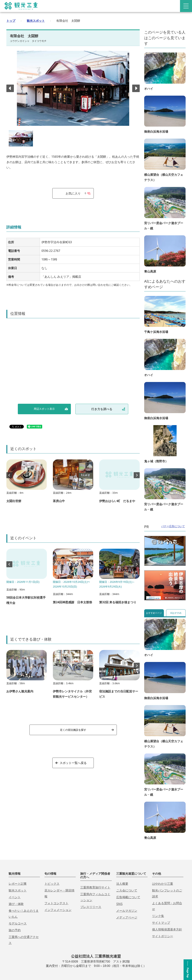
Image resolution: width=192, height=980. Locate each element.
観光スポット (36, 21)
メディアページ (126, 917)
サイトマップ (161, 922)
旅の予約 (15, 930)
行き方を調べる (101, 409)
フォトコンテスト (56, 903)
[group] (26, 482)
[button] (136, 88)
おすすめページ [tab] (154, 613)
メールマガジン (126, 910)
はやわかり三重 (162, 883)
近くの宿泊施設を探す (73, 730)
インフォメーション (57, 910)
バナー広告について (173, 526)
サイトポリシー (162, 936)
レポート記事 (18, 883)
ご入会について (126, 890)
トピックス (51, 883)
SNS (119, 904)
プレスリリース (90, 907)
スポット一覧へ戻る (73, 763)
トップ (10, 21)
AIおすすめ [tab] (176, 613)
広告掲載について (128, 897)
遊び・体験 (16, 904)
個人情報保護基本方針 (167, 929)
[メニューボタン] (186, 6)
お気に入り (76, 193)
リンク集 (158, 916)
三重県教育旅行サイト (95, 887)
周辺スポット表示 (44, 408)
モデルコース (18, 923)
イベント (15, 897)
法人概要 (122, 883)
